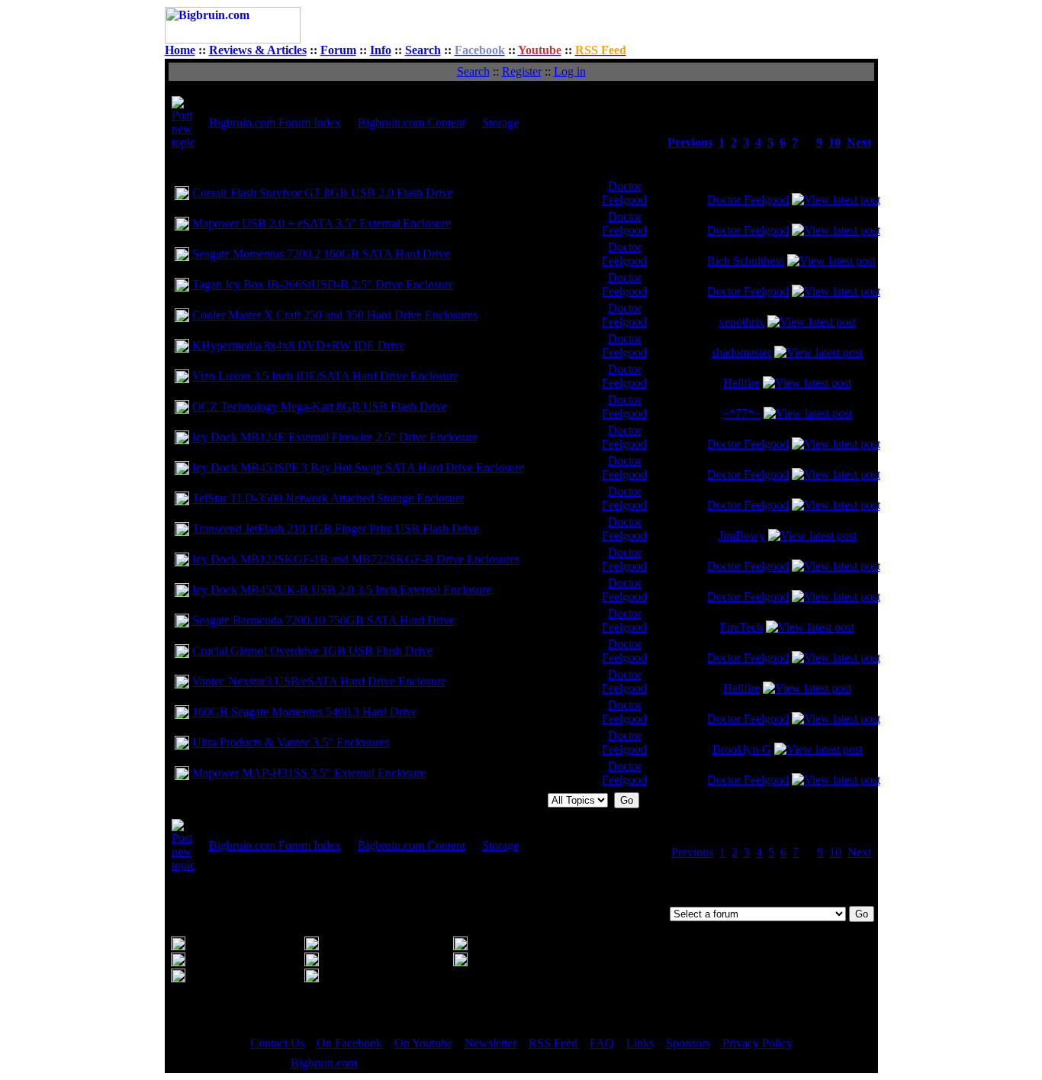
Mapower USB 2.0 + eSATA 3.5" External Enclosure (321, 223)
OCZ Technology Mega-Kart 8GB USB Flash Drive (319, 406)
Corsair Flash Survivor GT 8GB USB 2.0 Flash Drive (322, 192)
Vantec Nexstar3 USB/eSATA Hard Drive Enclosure (319, 681)
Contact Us (277, 1042)
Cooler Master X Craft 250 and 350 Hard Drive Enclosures (335, 314)
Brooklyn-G (741, 749)
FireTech (741, 627)
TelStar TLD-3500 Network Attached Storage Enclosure (328, 498)
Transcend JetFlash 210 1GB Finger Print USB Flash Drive (335, 528)
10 (834, 142)
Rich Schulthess (745, 260)
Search (423, 50)
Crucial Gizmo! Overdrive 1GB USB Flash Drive (312, 650)
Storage (500, 122)
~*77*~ (741, 413)
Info (380, 50)
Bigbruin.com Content (411, 122)
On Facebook (349, 1042)
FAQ (602, 1042)
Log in (570, 71)
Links (640, 1042)
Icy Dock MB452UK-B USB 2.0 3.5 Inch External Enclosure (341, 589)
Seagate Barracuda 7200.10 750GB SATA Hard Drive (323, 620)
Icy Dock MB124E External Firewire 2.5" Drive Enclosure (335, 436)
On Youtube (423, 1042)
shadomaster (741, 352)
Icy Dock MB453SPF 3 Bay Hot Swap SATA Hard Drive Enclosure (358, 467)
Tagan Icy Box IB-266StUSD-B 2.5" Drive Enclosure (323, 284)
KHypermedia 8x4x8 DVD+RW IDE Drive (298, 345)
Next (859, 142)
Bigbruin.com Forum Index (275, 122)
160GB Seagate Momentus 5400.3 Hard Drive (304, 711)
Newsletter (490, 1042)
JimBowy (742, 535)
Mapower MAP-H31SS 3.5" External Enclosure (309, 772)
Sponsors (688, 1042)
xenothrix (741, 321)
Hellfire (741, 382)
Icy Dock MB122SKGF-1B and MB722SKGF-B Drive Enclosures (355, 559)
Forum (338, 50)
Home (180, 50)
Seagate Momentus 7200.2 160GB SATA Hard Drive (321, 253)
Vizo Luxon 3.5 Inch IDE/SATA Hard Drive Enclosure (325, 375)
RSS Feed (553, 1042)
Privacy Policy (757, 1042)
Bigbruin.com (324, 1062)
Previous (689, 142)
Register (522, 71)
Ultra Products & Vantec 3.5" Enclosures (290, 742)
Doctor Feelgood (624, 192)
